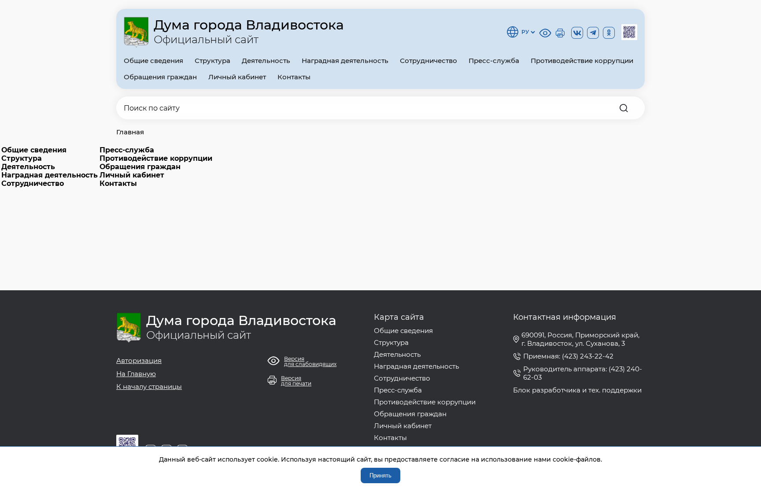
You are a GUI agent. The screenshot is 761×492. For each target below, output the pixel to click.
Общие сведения (153, 60)
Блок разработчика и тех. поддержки (577, 390)
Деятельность (266, 60)
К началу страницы (149, 386)
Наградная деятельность (345, 60)
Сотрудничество (428, 60)
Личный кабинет (237, 77)
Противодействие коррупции (582, 60)
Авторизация (139, 360)
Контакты (293, 77)
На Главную (136, 374)
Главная (130, 132)
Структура (212, 60)
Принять (380, 475)
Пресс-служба (494, 60)
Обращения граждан (160, 77)
